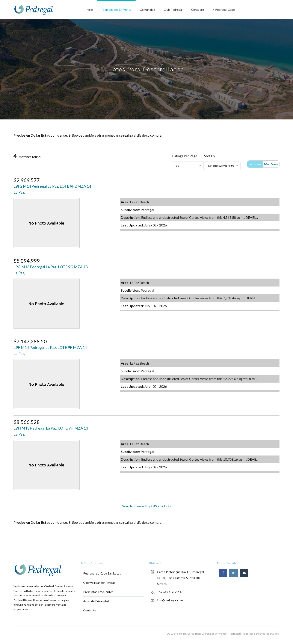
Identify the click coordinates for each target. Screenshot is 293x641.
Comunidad (147, 9)
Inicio (89, 9)
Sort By (209, 156)
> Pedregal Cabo (224, 9)
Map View (271, 164)
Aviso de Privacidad (96, 601)
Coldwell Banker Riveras (99, 582)
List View (254, 164)
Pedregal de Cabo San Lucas (102, 573)
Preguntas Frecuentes (98, 592)
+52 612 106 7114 (169, 592)
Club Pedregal (173, 9)
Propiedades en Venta (116, 9)
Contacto (197, 9)
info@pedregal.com (170, 600)
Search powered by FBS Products (146, 506)
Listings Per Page (184, 156)
